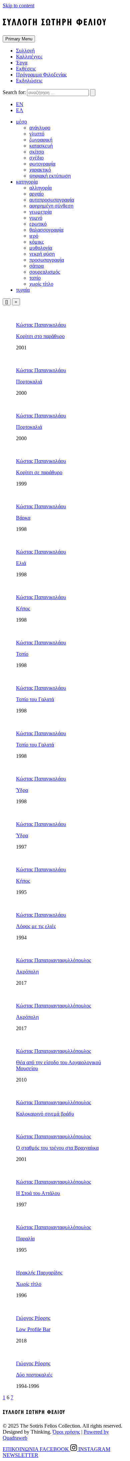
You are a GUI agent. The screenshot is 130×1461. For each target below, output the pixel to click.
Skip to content (18, 5)
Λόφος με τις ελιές (36, 926)
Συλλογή (25, 50)
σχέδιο (36, 158)
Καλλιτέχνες (29, 56)
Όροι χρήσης (66, 1432)
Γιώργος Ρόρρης (33, 1318)
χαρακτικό (40, 170)
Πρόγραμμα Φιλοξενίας (41, 74)
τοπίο (35, 278)
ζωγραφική (40, 139)
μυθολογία (40, 248)
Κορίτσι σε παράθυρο (39, 472)
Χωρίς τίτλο (28, 1284)
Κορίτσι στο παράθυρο (40, 336)
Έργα (21, 62)
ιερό (33, 236)
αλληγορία (40, 188)
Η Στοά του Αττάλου (38, 1193)
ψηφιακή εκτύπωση (50, 176)
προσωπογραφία (46, 260)
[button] (21, 121)
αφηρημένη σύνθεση (51, 206)
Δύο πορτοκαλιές (34, 1375)
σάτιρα (36, 266)
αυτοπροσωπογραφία (51, 200)
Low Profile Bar (33, 1329)
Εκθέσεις (26, 68)
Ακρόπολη (27, 971)
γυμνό (35, 218)
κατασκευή (41, 146)
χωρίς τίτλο (41, 284)
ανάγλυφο (39, 127)
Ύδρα (22, 790)
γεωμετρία (40, 212)
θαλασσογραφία (46, 230)
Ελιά (21, 563)
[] (6, 301)
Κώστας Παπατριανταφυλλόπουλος (53, 960)
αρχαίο (36, 194)
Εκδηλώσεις (29, 80)
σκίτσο (36, 152)
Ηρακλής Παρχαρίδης (39, 1272)
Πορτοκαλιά (29, 381)
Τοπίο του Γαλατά (35, 699)
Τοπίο (22, 654)
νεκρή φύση (42, 254)
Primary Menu (18, 38)
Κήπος (23, 608)
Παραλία (25, 1238)
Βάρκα (23, 518)
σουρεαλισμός (44, 272)
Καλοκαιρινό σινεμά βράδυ (45, 1114)
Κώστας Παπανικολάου (41, 325)
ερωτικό (38, 224)
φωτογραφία (42, 164)
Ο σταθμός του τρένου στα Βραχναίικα (57, 1148)
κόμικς (36, 242)
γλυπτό (36, 133)
